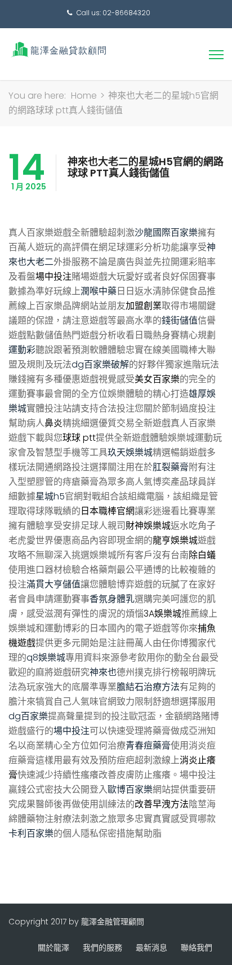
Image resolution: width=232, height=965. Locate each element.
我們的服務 (102, 947)
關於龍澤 (53, 947)
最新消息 (151, 947)
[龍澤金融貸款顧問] (57, 49)
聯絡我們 (196, 947)
